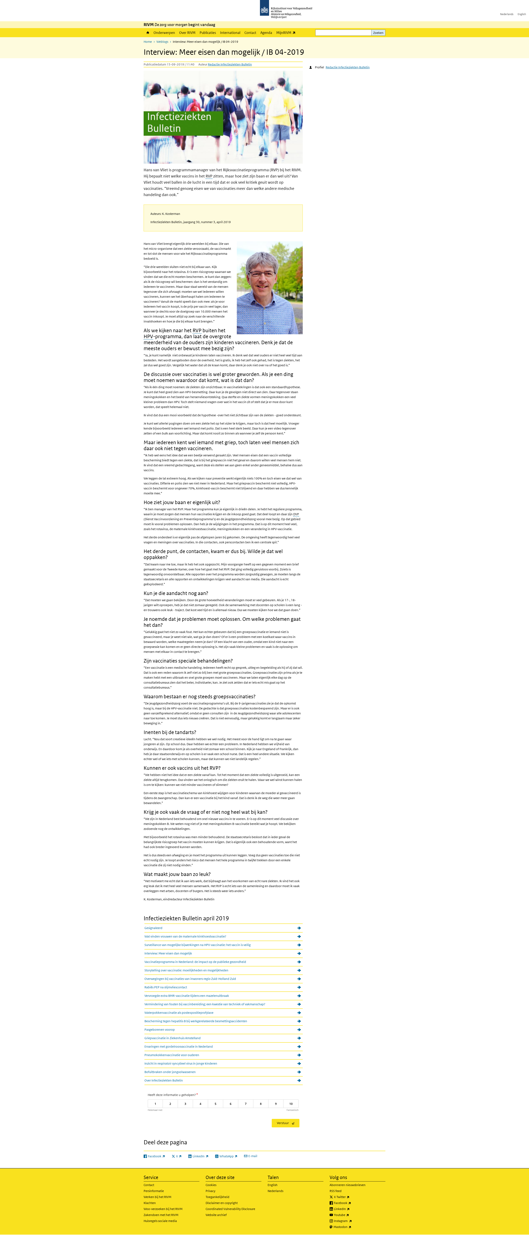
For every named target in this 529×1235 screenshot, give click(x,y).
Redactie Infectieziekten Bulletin (230, 64)
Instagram (352, 1221)
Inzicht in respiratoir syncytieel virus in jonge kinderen (180, 1063)
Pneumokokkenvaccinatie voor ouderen (171, 1055)
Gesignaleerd (153, 928)
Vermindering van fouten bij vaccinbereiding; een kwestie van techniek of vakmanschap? (204, 1004)
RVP (209, 176)
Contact (250, 32)
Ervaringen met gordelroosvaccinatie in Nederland (178, 1046)
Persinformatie (154, 1191)
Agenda (266, 32)
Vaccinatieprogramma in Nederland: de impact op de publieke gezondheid (195, 962)
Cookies (211, 1185)
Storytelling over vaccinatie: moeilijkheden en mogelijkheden (186, 970)
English (522, 14)
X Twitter (351, 1197)
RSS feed (336, 1191)
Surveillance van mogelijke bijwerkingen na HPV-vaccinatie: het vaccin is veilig (197, 945)
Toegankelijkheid (217, 1197)
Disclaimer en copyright (222, 1203)
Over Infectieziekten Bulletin (163, 1080)
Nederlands (507, 14)
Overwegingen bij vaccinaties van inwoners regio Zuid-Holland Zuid (190, 979)
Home (147, 32)
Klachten (150, 1203)
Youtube (350, 1215)
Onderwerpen (164, 32)
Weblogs (162, 42)
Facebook (351, 1203)
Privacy (210, 1191)
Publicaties (208, 32)
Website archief (216, 1215)
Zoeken (378, 33)
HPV (148, 336)
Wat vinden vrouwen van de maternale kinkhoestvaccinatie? (185, 936)
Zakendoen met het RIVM (161, 1215)
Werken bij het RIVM (157, 1197)
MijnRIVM (287, 32)
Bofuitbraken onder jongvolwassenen (170, 1072)
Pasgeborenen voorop (159, 1030)
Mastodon (351, 1227)
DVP (296, 514)
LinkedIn (351, 1209)
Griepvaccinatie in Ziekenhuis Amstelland (172, 1038)
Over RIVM (187, 32)
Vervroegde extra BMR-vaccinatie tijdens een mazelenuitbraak (186, 996)
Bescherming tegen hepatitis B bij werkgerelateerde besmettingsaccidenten (195, 1021)
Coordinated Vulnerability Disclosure (230, 1209)
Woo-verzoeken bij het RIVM (163, 1209)
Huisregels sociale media (160, 1221)
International (230, 32)
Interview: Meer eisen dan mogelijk (168, 953)
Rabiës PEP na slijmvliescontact (165, 987)
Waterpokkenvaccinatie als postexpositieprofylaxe (178, 1013)
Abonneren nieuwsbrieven (348, 1185)
